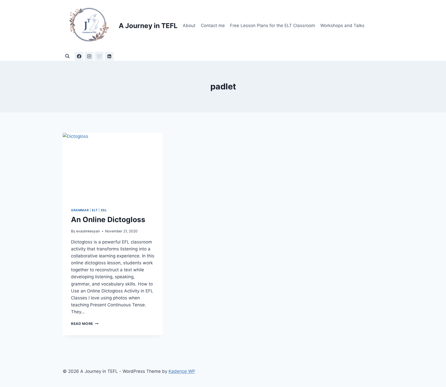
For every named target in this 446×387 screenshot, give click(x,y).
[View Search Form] (67, 56)
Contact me (213, 25)
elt (95, 210)
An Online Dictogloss (108, 219)
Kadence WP (182, 371)
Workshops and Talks (342, 25)
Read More (85, 324)
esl (104, 210)
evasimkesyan (88, 231)
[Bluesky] (99, 56)
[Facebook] (79, 56)
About (189, 25)
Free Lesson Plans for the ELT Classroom (272, 25)
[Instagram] (89, 56)
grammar (80, 210)
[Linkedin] (109, 56)
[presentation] (113, 166)
